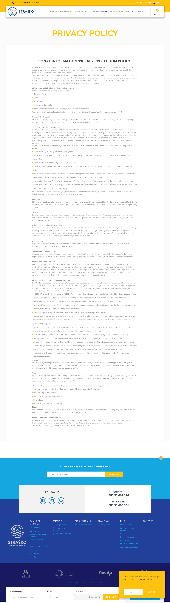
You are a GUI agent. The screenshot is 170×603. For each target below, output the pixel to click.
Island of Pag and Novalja (127, 529)
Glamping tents (104, 525)
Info (128, 11)
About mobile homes (83, 525)
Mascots (33, 550)
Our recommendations (129, 547)
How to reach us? (127, 525)
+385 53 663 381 (118, 505)
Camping (79, 11)
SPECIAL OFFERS (37, 553)
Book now (111, 597)
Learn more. (128, 582)
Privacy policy (74, 582)
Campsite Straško (59, 11)
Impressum (97, 582)
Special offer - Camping (62, 533)
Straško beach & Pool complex (38, 535)
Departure (79, 591)
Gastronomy (35, 527)
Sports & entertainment (39, 540)
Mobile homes (97, 11)
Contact (141, 11)
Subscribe (114, 474)
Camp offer (34, 531)
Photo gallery (35, 556)
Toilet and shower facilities (59, 529)
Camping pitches (59, 525)
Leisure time (34, 543)
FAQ (122, 533)
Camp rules (124, 540)
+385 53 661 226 (118, 495)
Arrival (50, 591)
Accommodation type (19, 591)
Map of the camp (127, 537)
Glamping (115, 11)
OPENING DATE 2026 (129, 544)
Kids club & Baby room (39, 546)
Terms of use (86, 582)
